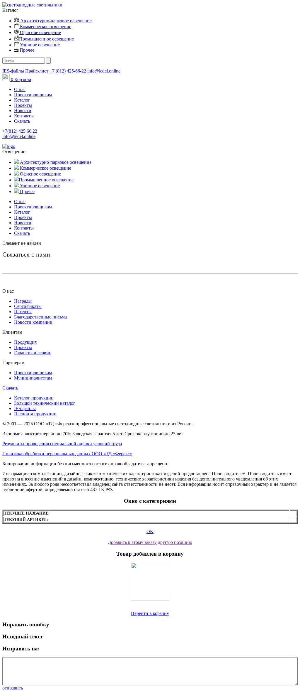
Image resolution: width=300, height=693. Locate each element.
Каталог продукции (34, 397)
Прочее (26, 50)
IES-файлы (13, 70)
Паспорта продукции (35, 413)
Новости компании (33, 322)
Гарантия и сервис (32, 352)
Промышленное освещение (46, 38)
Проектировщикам (33, 94)
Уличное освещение (39, 44)
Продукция (25, 342)
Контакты (24, 115)
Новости (22, 110)
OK (150, 531)
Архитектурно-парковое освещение (55, 20)
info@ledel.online (103, 70)
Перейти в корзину (150, 613)
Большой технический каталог (44, 403)
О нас (19, 89)
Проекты (23, 105)
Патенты (23, 311)
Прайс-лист (36, 70)
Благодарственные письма (40, 316)
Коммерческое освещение (45, 26)
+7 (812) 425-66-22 (68, 70)
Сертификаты (28, 306)
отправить (12, 687)
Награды (23, 301)
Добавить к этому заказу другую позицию (150, 542)
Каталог (22, 99)
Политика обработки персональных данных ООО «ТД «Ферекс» (67, 453)
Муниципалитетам (33, 377)
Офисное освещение (40, 32)
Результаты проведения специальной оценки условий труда (62, 443)
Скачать (22, 121)
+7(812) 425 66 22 (19, 131)
